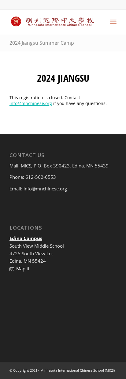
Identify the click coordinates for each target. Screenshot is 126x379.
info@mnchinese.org (30, 103)
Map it (22, 268)
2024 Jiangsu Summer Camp (41, 42)
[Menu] (113, 21)
